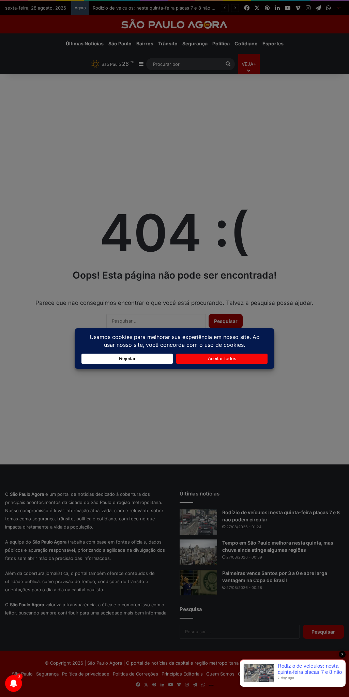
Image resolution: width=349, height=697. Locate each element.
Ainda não (169, 69)
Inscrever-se (224, 69)
